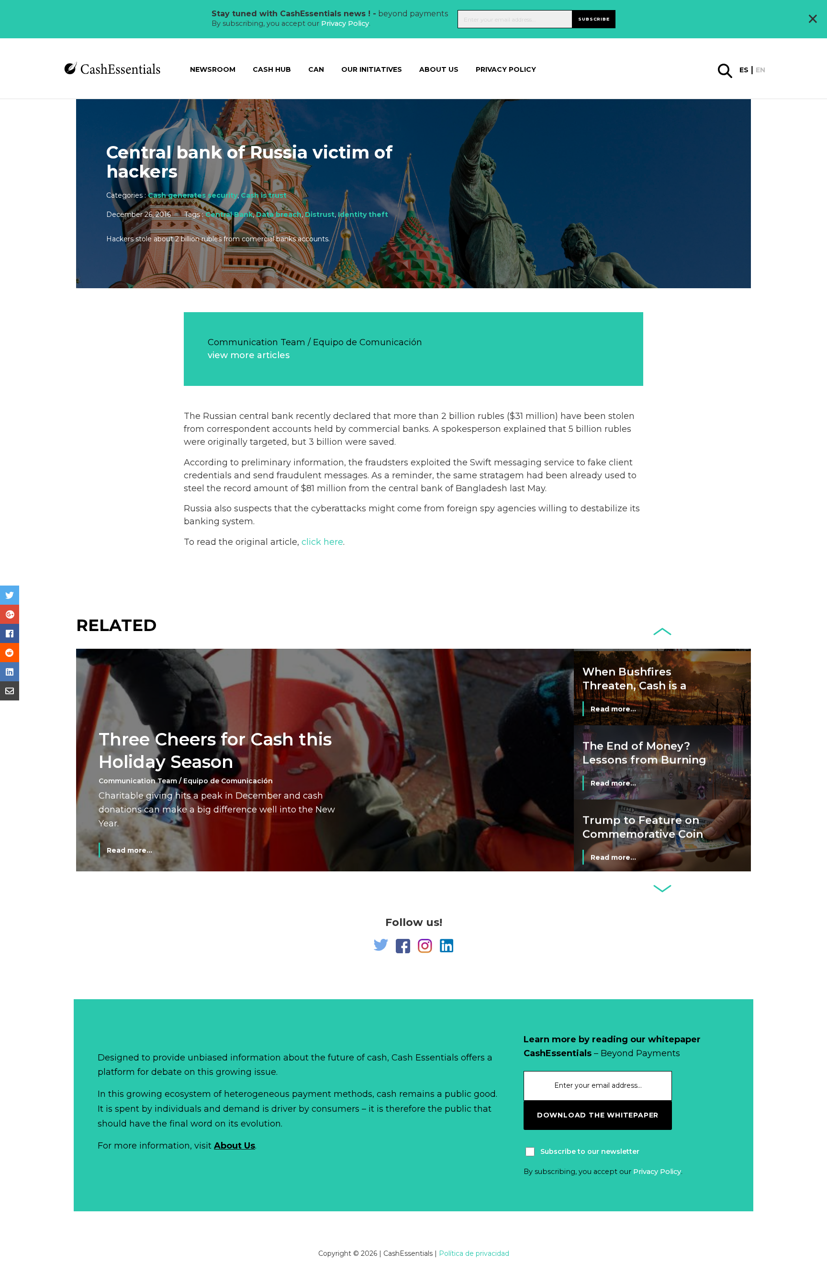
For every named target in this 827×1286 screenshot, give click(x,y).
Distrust (320, 214)
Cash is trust (264, 195)
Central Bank (229, 214)
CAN (316, 69)
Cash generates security (192, 195)
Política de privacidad (474, 1253)
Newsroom (212, 69)
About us (438, 69)
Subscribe (593, 19)
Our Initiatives (371, 69)
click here (322, 542)
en (760, 70)
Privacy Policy (345, 23)
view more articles (249, 355)
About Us (234, 1145)
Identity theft (363, 214)
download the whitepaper (598, 1115)
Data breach (279, 214)
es (744, 70)
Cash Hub (272, 69)
